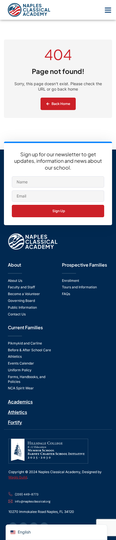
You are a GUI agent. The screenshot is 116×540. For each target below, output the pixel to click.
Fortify (15, 422)
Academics (20, 402)
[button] (108, 10)
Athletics (17, 412)
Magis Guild (17, 477)
